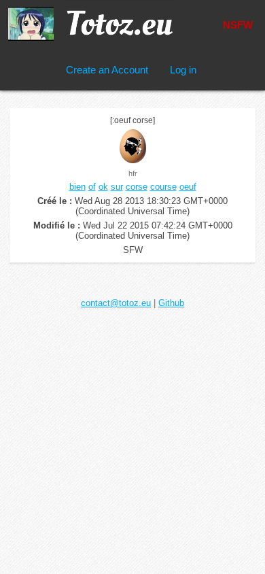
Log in (183, 69)
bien (77, 187)
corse (136, 187)
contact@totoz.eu (116, 303)
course (163, 187)
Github (171, 303)
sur (117, 187)
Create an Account (107, 69)
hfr (132, 173)
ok (103, 187)
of (92, 187)
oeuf (187, 187)
